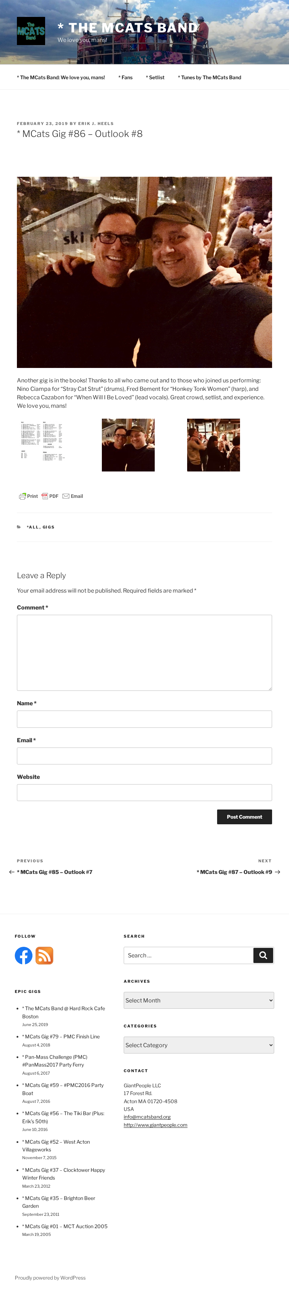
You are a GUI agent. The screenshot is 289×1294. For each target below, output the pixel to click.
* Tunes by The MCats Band (209, 77)
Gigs (49, 527)
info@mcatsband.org (147, 1117)
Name (27, 703)
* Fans (125, 77)
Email (26, 740)
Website (28, 777)
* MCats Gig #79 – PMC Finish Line (61, 1036)
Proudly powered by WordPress (50, 1278)
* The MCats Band (128, 28)
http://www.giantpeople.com (155, 1125)
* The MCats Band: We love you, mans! (61, 77)
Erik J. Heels (96, 123)
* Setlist (155, 77)
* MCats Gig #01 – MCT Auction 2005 (64, 1226)
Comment (32, 607)
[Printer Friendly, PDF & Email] (51, 496)
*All (33, 527)
